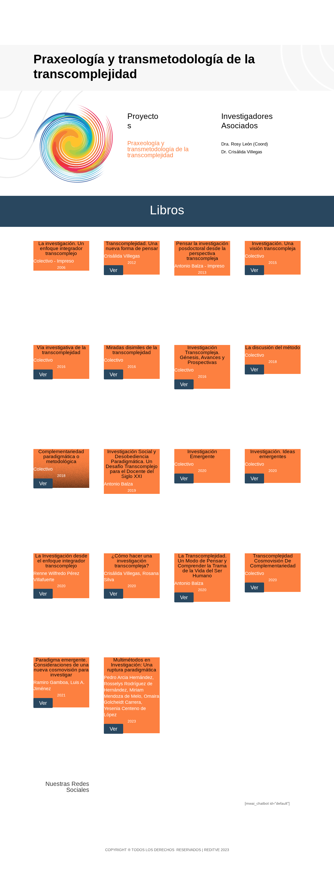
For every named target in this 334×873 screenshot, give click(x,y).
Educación (273, 12)
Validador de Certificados (269, 32)
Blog (296, 12)
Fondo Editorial (208, 12)
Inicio (149, 12)
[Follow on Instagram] (129, 785)
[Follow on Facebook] (108, 785)
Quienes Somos (172, 12)
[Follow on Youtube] (139, 785)
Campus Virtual (308, 32)
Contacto (313, 12)
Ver (113, 270)
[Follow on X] (118, 785)
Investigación (243, 12)
